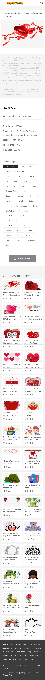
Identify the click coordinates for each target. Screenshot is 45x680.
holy (18, 241)
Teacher (20, 655)
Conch (38, 644)
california (30, 176)
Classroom (34, 655)
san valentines (12, 226)
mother (35, 652)
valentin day (11, 186)
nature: (5, 644)
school (32, 196)
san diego (10, 221)
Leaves (25, 644)
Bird (21, 648)
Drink (32, 659)
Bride (23, 652)
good (8, 196)
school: (5, 655)
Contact (30, 673)
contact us (26, 91)
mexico (26, 216)
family (29, 652)
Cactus (32, 644)
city (25, 191)
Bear (16, 648)
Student (13, 655)
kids (22, 221)
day (25, 181)
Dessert (25, 659)
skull (21, 201)
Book (27, 655)
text (7, 206)
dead (30, 231)
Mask (12, 652)
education (10, 236)
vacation (9, 201)
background (10, 166)
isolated (25, 211)
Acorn (12, 644)
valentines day (28, 166)
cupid (18, 176)
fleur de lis (25, 236)
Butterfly (27, 648)
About (4, 673)
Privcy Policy (20, 673)
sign (7, 176)
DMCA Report (10, 108)
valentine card (11, 181)
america (20, 196)
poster (8, 231)
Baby (18, 652)
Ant (12, 648)
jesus (26, 226)
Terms (11, 673)
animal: (5, 648)
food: (5, 659)
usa (23, 186)
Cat (33, 648)
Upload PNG (7, 675)
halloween (31, 241)
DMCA (37, 673)
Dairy (19, 659)
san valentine (11, 216)
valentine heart (23, 171)
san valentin (11, 211)
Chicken (38, 648)
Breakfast (12, 659)
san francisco (21, 206)
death (8, 241)
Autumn (19, 644)
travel (8, 171)
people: (5, 652)
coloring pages (12, 191)
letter (31, 201)
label (34, 186)
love (35, 206)
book (19, 231)
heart (8, 246)
